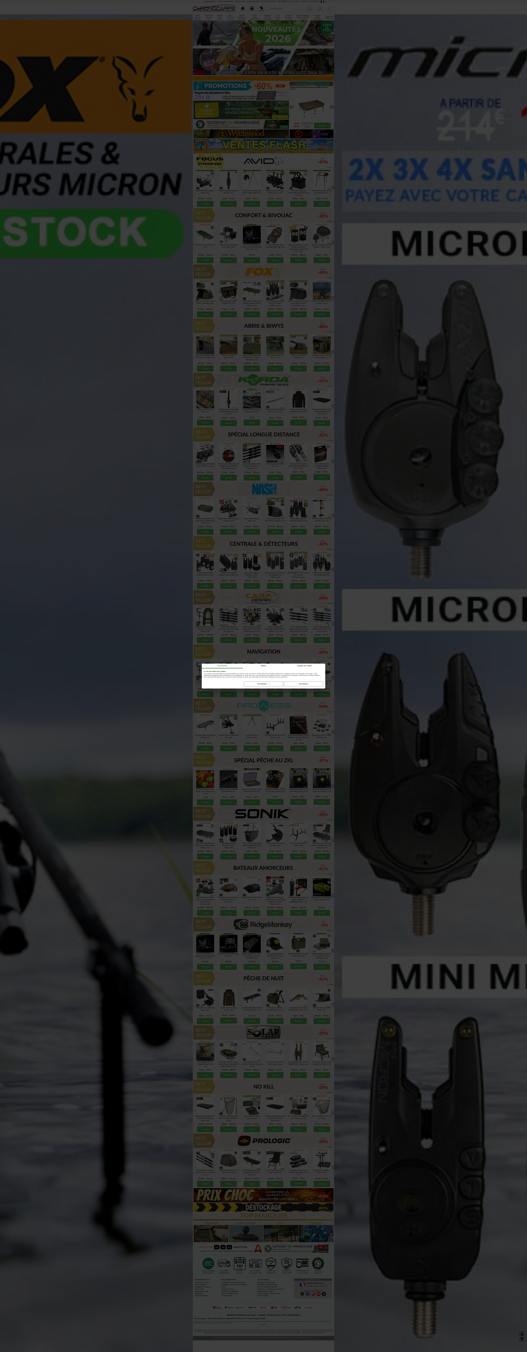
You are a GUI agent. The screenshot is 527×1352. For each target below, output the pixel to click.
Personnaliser (262, 684)
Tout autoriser (303, 684)
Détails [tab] (263, 665)
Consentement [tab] (222, 665)
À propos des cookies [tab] (304, 665)
